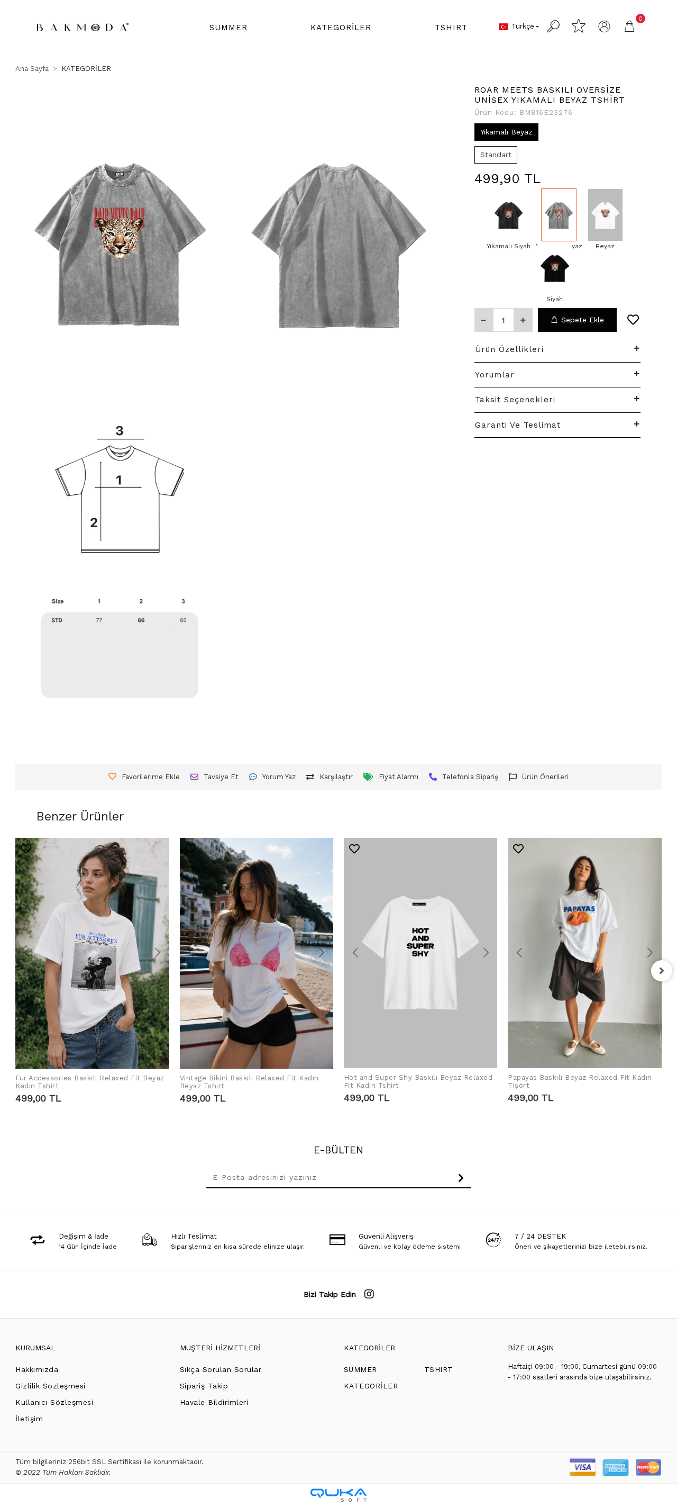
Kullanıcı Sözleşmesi (54, 1402)
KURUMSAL (35, 1347)
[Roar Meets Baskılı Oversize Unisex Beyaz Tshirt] (605, 214)
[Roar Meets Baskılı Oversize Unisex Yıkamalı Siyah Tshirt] (508, 214)
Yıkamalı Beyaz (506, 131)
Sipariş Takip (204, 1386)
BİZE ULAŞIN (531, 1347)
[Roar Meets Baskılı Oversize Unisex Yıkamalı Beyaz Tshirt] (559, 214)
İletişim (29, 1418)
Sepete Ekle (582, 319)
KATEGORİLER (369, 1347)
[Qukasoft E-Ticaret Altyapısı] (338, 1495)
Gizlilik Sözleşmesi (50, 1386)
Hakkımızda (36, 1369)
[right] (661, 970)
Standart (495, 154)
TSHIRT (438, 1369)
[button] (228, 28)
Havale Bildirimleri (214, 1402)
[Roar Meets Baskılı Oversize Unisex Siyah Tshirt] (554, 267)
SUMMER (360, 1369)
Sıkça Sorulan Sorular (221, 1369)
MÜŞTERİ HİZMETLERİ (220, 1347)
